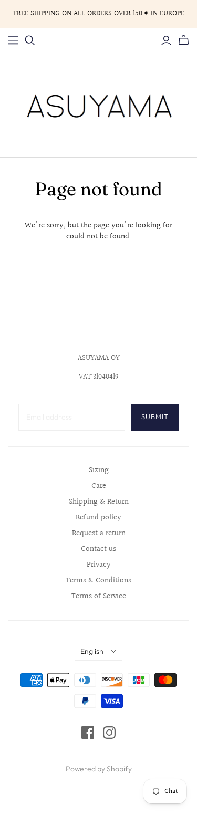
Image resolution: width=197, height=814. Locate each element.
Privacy (99, 565)
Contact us (98, 549)
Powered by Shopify (99, 769)
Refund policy (98, 518)
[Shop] (13, 40)
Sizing (99, 470)
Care (98, 486)
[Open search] (30, 40)
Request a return (99, 533)
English (91, 651)
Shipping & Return (99, 502)
